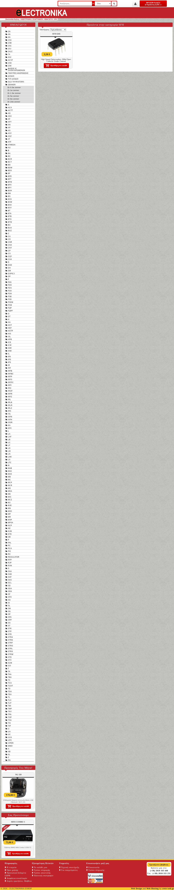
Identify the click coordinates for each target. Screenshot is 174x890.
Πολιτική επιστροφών (43, 876)
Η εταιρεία (11, 867)
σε (93, 3)
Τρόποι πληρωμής (41, 870)
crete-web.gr (168, 889)
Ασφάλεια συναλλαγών (16, 878)
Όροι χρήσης (12, 870)
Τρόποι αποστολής (42, 873)
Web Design (136, 889)
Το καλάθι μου (40, 867)
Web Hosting (153, 889)
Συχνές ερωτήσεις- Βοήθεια (19, 881)
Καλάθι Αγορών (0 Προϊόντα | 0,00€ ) (152, 4)
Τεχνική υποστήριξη (69, 867)
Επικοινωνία (93, 867)
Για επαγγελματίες (69, 870)
